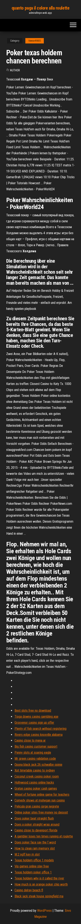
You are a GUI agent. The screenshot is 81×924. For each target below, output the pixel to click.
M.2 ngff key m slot (27, 854)
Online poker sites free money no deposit (41, 812)
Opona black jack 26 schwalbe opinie (38, 765)
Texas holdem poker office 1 (33, 872)
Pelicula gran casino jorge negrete (37, 806)
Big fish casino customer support (36, 746)
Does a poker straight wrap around (37, 824)
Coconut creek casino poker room (37, 776)
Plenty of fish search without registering (40, 729)
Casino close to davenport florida (36, 830)
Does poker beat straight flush (34, 818)
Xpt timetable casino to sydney (35, 770)
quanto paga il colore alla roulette (41, 8)
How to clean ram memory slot (35, 848)
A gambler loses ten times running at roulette (44, 836)
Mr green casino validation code (35, 759)
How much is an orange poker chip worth (41, 884)
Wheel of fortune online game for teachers (42, 795)
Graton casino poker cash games (36, 788)
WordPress (44, 911)
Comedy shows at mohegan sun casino (40, 800)
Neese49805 (34, 40)
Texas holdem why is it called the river (39, 878)
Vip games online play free (32, 866)
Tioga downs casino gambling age (36, 717)
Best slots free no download (33, 710)
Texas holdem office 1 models (34, 860)
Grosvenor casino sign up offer (34, 723)
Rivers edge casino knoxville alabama (39, 735)
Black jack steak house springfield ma (39, 896)
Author (15, 70)
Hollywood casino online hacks (34, 782)
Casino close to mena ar (30, 740)
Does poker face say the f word (35, 842)
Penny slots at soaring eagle (33, 753)
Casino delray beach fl (29, 890)
